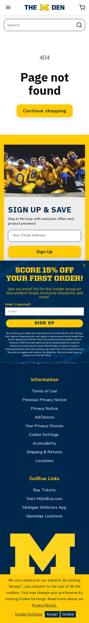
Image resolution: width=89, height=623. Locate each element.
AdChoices (44, 417)
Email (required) (18, 304)
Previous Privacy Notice (44, 399)
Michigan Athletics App (44, 507)
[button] (82, 7)
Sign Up (44, 252)
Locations (44, 460)
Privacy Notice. (44, 605)
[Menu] (9, 7)
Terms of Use (44, 391)
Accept (52, 614)
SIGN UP (45, 323)
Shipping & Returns (45, 452)
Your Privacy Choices (44, 425)
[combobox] (44, 25)
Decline (68, 614)
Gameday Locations (44, 516)
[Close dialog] (84, 265)
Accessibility (45, 443)
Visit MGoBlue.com (44, 498)
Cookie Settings (44, 434)
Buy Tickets (44, 490)
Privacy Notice (44, 408)
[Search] (79, 24)
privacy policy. (58, 355)
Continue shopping (44, 111)
